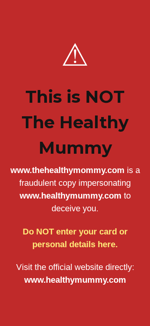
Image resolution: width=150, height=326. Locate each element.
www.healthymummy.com (75, 280)
